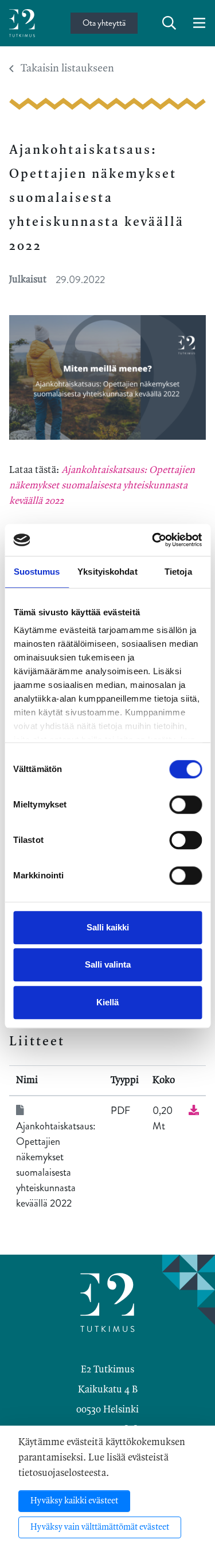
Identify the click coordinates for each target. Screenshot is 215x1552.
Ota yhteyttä (104, 23)
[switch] (185, 804)
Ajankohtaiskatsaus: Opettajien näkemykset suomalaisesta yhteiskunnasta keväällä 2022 (102, 485)
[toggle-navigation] (199, 23)
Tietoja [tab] (178, 571)
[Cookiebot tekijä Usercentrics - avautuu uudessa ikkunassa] (153, 539)
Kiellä (107, 1002)
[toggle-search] (169, 23)
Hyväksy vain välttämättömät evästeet (99, 1527)
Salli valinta (108, 964)
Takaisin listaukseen (67, 68)
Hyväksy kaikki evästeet (74, 1501)
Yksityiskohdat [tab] (107, 571)
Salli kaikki (108, 927)
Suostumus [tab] (37, 571)
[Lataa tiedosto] (194, 1110)
